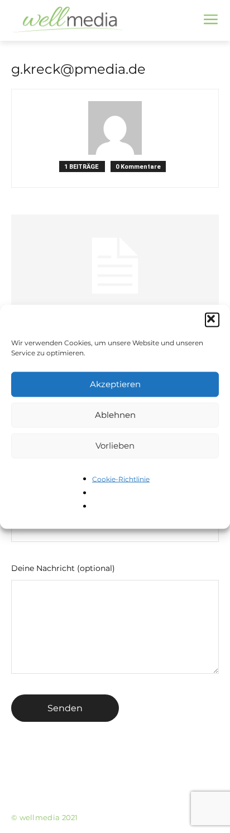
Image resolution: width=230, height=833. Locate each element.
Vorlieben (115, 445)
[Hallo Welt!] (115, 266)
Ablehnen (115, 415)
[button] (212, 319)
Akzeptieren (115, 384)
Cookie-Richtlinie (121, 478)
